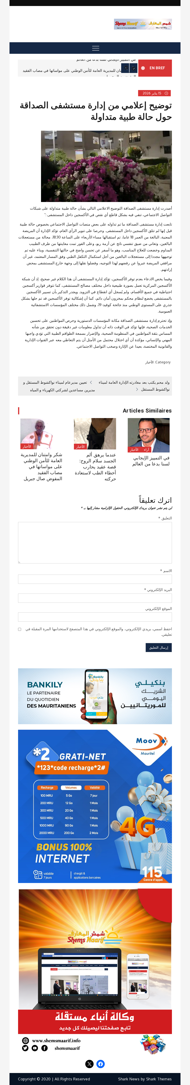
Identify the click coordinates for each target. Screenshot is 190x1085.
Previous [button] (125, 68)
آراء (146, 450)
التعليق (165, 518)
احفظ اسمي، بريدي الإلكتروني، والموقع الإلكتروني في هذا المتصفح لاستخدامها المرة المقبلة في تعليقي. (98, 632)
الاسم (166, 570)
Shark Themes (159, 1079)
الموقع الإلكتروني (158, 608)
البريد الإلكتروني (158, 589)
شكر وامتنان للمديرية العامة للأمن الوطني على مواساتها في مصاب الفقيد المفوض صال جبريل (41, 466)
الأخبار (149, 362)
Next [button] (133, 68)
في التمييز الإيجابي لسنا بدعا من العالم (106, 59)
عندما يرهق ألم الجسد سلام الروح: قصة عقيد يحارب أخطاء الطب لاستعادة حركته (95, 467)
